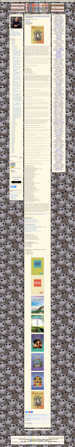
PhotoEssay (61, 130)
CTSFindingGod (61, 40)
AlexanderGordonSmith (59, 19)
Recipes (61, 139)
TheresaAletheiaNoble (58, 163)
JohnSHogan (56, 102)
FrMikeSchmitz (58, 83)
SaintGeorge (56, 145)
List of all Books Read (14, 31)
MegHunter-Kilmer (61, 119)
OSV (61, 125)
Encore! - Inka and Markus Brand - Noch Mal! (16, 60)
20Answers (56, 17)
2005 (12, 142)
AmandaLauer (56, 21)
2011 (12, 136)
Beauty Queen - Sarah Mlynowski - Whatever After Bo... (16, 64)
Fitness (56, 81)
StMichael (55, 156)
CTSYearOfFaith (55, 46)
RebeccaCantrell (56, 139)
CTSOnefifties (62, 43)
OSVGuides (62, 126)
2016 (12, 131)
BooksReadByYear (61, 30)
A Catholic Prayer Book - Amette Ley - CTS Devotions (16, 70)
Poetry (56, 132)
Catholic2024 (58, 53)
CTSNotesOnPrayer (56, 43)
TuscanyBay (56, 166)
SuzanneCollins (56, 158)
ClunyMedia (57, 61)
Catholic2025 (56, 54)
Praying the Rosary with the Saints (30, 230)
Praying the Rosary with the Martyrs (30, 228)
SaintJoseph (61, 145)
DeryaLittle (54, 65)
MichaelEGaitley (55, 121)
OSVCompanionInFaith (56, 126)
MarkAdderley (61, 116)
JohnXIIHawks (61, 102)
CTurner (61, 47)
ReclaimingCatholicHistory (59, 140)
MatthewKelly (55, 119)
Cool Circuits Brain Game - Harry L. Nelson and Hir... (16, 94)
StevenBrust (61, 157)
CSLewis (56, 31)
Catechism (56, 48)
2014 (12, 133)
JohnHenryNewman (57, 101)
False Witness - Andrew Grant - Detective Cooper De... (17, 110)
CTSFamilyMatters (55, 40)
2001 (12, 146)
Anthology (61, 23)
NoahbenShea (57, 125)
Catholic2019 (55, 50)
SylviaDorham (56, 159)
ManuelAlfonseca (61, 113)
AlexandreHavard (55, 20)
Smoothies (62, 152)
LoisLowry (58, 111)
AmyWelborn (61, 21)
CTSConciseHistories (58, 37)
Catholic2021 (58, 51)
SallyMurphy (55, 148)
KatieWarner (56, 107)
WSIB (58, 167)
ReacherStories (58, 138)
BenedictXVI (55, 28)
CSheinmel (60, 31)
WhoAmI (62, 169)
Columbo (60, 61)
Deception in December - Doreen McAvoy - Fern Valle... (16, 79)
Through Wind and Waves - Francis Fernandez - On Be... (16, 105)
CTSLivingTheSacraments (58, 42)
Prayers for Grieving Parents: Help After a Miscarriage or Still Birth (35, 227)
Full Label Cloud (13, 35)
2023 (12, 43)
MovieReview (62, 123)
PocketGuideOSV (60, 131)
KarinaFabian (56, 106)
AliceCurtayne (61, 20)
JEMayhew (56, 95)
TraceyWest (58, 165)
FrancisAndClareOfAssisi (59, 84)
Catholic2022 (30, 414)
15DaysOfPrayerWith (58, 16)
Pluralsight (55, 131)
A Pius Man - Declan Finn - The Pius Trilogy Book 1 (16, 62)
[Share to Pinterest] (29, 420)
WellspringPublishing (57, 169)
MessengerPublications (58, 120)
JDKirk (63, 94)
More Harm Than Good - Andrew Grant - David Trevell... (16, 88)
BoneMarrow (55, 30)
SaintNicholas (56, 147)
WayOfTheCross (59, 168)
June (13, 119)
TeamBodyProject (58, 162)
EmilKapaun (61, 71)
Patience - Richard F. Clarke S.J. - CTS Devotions (16, 103)
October (14, 47)
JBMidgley (59, 94)
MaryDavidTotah (61, 117)
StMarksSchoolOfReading (58, 155)
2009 (12, 138)
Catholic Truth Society (29, 22)
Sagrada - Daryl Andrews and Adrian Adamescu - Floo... (17, 77)
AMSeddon (55, 18)
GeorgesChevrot (56, 89)
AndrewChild (56, 22)
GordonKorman (60, 90)
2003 (12, 144)
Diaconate (58, 65)
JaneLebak (62, 97)
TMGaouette (60, 160)
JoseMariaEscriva (61, 103)
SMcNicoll (60, 143)
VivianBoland (55, 167)
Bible (59, 28)
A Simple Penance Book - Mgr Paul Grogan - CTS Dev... (16, 55)
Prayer (56, 134)
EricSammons (57, 73)
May (13, 120)
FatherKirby (61, 75)
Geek (63, 87)
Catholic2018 (61, 49)
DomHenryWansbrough (57, 67)
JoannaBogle (56, 100)
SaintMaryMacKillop (61, 146)
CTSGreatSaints (55, 41)
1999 (12, 148)
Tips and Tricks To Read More (15, 34)
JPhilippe (56, 96)
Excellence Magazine (14, 199)
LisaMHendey (61, 110)
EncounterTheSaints (58, 72)
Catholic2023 (58, 52)
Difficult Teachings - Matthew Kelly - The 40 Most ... (17, 72)
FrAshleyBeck (60, 81)
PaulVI (63, 128)
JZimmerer (60, 96)
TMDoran (56, 160)
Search (41, 0)
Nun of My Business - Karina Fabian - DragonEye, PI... (16, 108)
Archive (44, 0)
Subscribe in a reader (14, 173)
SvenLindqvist (61, 158)
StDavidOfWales (56, 154)
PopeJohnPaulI (56, 133)
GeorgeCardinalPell (59, 88)
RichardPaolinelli (61, 141)
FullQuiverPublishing (58, 86)
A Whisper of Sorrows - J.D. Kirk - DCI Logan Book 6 (16, 95)
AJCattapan (61, 17)
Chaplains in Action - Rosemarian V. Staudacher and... (17, 91)
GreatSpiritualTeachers (58, 92)
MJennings (59, 112)
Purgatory (61, 136)
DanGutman (60, 62)
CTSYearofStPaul (57, 47)
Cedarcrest (62, 58)
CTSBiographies (56, 33)
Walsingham (62, 167)
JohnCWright (60, 100)
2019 (12, 128)
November (14, 46)
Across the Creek (13, 198)
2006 (12, 141)
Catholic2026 (61, 54)
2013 (12, 134)
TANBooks (61, 159)
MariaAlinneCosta (56, 115)
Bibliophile (62, 28)
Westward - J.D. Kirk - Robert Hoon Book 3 (17, 82)
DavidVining (56, 64)
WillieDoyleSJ (57, 170)
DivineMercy (59, 66)
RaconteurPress (58, 137)
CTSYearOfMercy (61, 46)
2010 (12, 137)
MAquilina (54, 112)
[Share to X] (27, 420)
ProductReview (56, 136)
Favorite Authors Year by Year (15, 33)
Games (60, 87)
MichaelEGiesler (61, 121)
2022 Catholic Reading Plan (44, 213)
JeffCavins (62, 98)
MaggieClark (55, 113)
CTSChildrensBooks (59, 34)
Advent (63, 18)
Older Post (48, 429)
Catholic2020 (61, 50)
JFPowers (60, 95)
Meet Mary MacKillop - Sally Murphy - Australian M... (16, 112)
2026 (12, 40)
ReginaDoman (55, 141)
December (14, 45)
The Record (12, 197)
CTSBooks (39, 414)
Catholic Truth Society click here (40, 214)
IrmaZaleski (55, 94)
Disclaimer (12, 29)
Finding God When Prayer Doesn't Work (31, 221)
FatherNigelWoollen (59, 76)
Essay (61, 73)
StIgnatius (61, 154)
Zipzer (61, 170)
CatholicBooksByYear (58, 55)
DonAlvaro (62, 67)
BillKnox (56, 29)
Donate (34, 0)
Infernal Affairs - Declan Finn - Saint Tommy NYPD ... (17, 117)
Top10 (54, 165)
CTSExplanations (58, 39)
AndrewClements (61, 22)
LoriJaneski (61, 111)
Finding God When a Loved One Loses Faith (32, 222)
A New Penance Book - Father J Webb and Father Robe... (16, 58)
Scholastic (56, 151)
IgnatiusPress (61, 93)
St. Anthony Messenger (14, 194)
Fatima (55, 79)
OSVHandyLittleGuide (57, 127)
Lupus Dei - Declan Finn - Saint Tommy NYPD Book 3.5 (16, 86)
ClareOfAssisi (61, 60)
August (14, 49)
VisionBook (61, 166)
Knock (59, 108)
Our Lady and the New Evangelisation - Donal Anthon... (16, 74)
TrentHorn (62, 165)
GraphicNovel (58, 91)
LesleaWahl (56, 110)
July (13, 118)
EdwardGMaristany (56, 70)
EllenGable (56, 71)
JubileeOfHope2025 (61, 104)
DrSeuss (56, 68)
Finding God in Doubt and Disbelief (30, 220)
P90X (62, 127)
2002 (12, 145)
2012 (12, 135)
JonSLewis (55, 103)
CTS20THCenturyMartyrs (58, 32)
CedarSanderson (57, 58)
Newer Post (26, 429)
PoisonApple (60, 132)
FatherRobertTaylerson (56, 78)
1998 (12, 149)
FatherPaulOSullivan (59, 77)
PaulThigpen (59, 128)
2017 (12, 130)
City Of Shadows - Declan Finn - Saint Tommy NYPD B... (17, 101)
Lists (55, 111)
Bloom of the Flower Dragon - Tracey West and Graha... (17, 98)
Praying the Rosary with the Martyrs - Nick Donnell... (16, 115)
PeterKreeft (56, 130)
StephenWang (56, 157)
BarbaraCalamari (56, 27)
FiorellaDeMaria (61, 80)
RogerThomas (61, 142)
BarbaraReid (62, 27)
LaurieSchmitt (62, 108)
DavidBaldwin (61, 63)
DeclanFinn (61, 64)
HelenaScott (56, 93)
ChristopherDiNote (56, 60)
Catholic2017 (55, 49)
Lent (59, 109)
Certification (55, 59)
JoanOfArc (60, 99)
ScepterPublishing (58, 150)
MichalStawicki (61, 122)
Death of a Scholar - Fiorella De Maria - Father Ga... (16, 53)
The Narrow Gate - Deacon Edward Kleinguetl (16, 83)
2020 (12, 127)
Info (32, 0)
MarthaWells (56, 117)
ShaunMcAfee (55, 152)
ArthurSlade (57, 24)
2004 (12, 143)
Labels (38, 0)
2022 (12, 44)
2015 (12, 132)
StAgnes (60, 153)
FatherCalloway (56, 75)
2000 (12, 147)
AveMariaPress (58, 26)
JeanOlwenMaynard (57, 98)
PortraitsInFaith (61, 133)
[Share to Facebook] (28, 420)
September (14, 48)
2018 (12, 129)
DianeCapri (62, 65)
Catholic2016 (60, 48)
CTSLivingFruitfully (61, 41)
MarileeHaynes (56, 116)
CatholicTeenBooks (58, 56)
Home (30, 0)
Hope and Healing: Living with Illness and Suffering (33, 226)
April (13, 121)
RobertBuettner (56, 142)
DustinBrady (60, 68)
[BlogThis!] (26, 420)
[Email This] (25, 420)
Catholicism (35, 414)
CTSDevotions (43, 414)
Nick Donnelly (27, 21)
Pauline (56, 129)
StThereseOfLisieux (60, 156)
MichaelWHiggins (56, 122)
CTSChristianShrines (58, 35)
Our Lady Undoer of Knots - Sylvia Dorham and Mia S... (16, 67)
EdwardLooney (61, 70)
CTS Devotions (27, 20)
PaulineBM (60, 129)
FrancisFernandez (58, 85)
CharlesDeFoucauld (61, 59)
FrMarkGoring (61, 82)
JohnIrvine (62, 101)
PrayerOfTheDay (59, 135)
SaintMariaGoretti (55, 146)
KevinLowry (55, 108)
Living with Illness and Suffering (30, 225)
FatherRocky (62, 78)
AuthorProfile (62, 25)
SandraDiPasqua (60, 148)
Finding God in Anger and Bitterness (30, 219)
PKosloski (55, 128)
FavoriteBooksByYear (60, 79)
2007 (12, 140)
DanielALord (56, 63)
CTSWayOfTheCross (58, 45)
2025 (12, 41)
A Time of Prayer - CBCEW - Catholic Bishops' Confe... (16, 51)
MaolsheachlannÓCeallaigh (58, 114)
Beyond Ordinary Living (14, 196)
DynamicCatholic (59, 69)
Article (61, 24)
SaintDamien (55, 144)
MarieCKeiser (61, 115)
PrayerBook (60, 134)
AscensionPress (56, 25)
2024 (12, 42)
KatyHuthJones (61, 107)
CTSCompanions (58, 36)
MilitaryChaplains (56, 123)
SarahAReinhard (58, 149)
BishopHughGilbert (60, 29)
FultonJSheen (56, 87)
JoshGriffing (55, 104)
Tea (61, 161)
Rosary (57, 143)
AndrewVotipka (57, 23)
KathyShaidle (61, 106)
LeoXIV (62, 109)
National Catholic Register (15, 195)
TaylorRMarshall (57, 161)
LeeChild (56, 109)
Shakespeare (56, 151)
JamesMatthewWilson (56, 97)
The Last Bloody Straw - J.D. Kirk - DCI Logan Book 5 (17, 113)
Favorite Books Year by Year (15, 32)
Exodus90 (55, 74)
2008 (12, 139)
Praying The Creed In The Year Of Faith (31, 229)
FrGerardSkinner (56, 82)
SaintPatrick (61, 147)
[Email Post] (43, 418)
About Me (12, 30)
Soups (57, 153)
